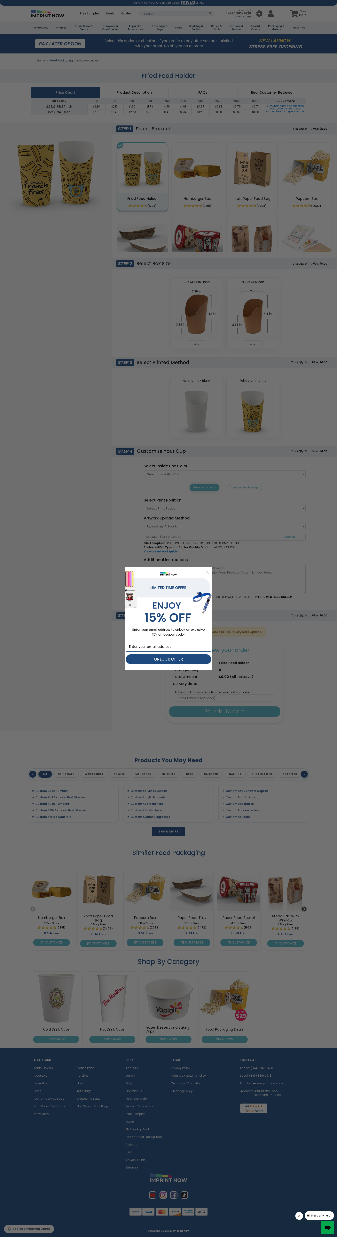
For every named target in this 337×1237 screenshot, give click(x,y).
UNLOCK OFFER (168, 659)
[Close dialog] (207, 572)
